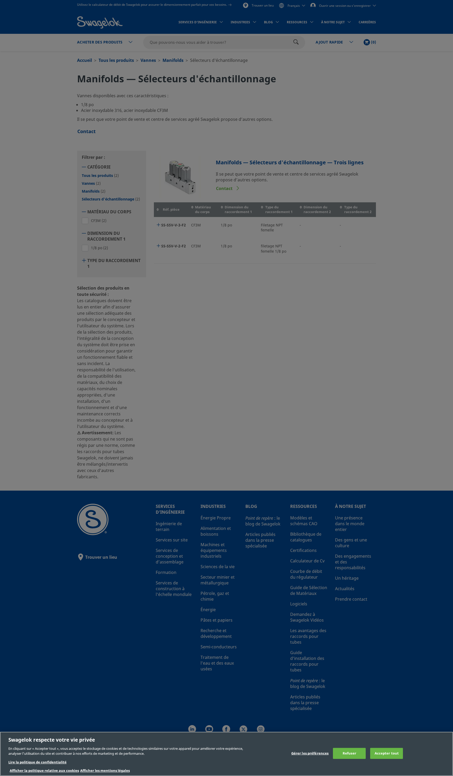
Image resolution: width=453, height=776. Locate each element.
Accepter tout (387, 753)
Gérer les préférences (310, 753)
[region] (226, 754)
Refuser (349, 753)
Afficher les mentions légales (105, 770)
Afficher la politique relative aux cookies (44, 770)
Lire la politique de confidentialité (37, 762)
